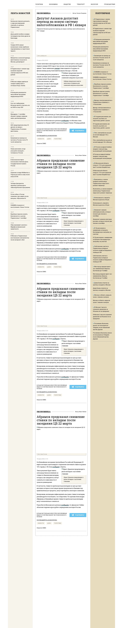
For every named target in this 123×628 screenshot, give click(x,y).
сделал (57, 68)
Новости (41, 139)
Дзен (49, 139)
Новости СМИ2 (41, 143)
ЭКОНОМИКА (44, 13)
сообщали (65, 120)
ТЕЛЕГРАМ (57, 139)
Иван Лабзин (82, 155)
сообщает (56, 210)
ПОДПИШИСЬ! (79, 130)
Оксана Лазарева (81, 13)
